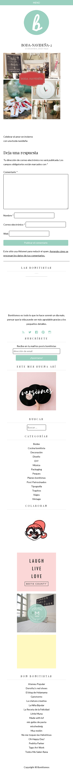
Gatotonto (36, 696)
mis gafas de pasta (36, 722)
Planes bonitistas (36, 477)
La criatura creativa (36, 700)
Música (36, 465)
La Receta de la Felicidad (36, 709)
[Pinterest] (43, 332)
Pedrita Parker (36, 743)
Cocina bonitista (36, 448)
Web (5, 233)
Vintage (36, 499)
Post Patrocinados (36, 482)
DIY (36, 460)
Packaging (36, 469)
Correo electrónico (14, 224)
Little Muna (37, 713)
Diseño (36, 456)
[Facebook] (36, 332)
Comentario (10, 172)
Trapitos (36, 490)
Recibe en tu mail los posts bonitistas (36, 346)
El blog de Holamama (36, 692)
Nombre (8, 215)
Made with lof (36, 717)
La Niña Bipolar (36, 705)
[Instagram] (50, 332)
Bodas (36, 443)
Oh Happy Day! (37, 739)
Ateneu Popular (36, 684)
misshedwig (36, 726)
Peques (36, 473)
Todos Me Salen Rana (36, 751)
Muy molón (36, 730)
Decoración (37, 452)
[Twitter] (30, 332)
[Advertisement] (36, 651)
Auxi (46, 48)
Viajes (36, 494)
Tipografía (36, 486)
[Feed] (23, 332)
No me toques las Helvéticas (37, 734)
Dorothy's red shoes (36, 688)
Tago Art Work (36, 747)
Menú (36, 2)
